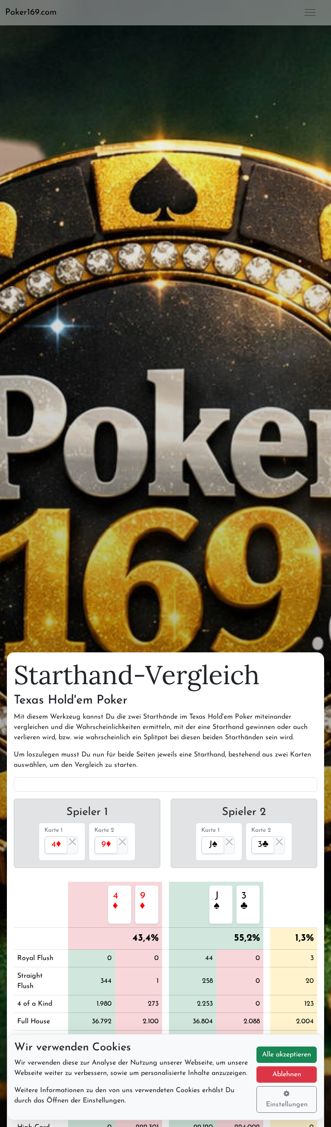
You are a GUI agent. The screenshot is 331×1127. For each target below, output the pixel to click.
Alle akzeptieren (286, 1054)
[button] (34, 12)
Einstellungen (287, 1104)
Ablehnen (286, 1074)
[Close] (72, 842)
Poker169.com (31, 12)
